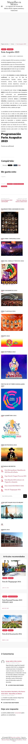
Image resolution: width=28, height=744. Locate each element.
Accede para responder (16, 685)
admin (4, 56)
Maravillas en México (14, 3)
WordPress (19, 739)
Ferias (3, 49)
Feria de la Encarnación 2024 (12, 634)
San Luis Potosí (13, 596)
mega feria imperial (18, 183)
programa (4, 186)
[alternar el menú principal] (2, 6)
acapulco (9, 183)
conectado (18, 713)
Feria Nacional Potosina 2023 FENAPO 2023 (12, 601)
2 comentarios (19, 56)
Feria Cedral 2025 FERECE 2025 (14, 486)
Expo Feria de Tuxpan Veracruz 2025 (15, 476)
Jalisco (10, 630)
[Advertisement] (14, 27)
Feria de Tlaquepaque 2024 (13, 490)
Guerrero (10, 49)
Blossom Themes (6, 739)
